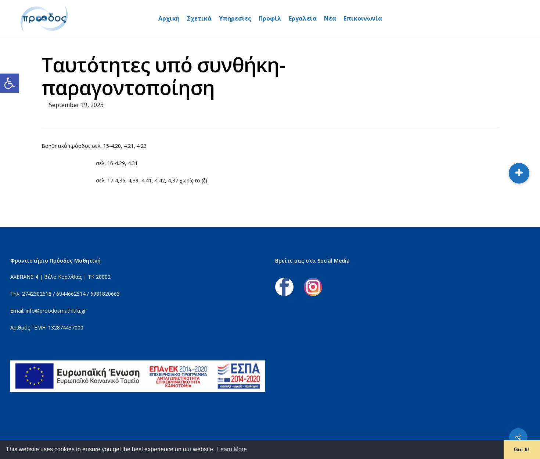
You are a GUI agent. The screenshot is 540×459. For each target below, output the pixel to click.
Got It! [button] (522, 449)
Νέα (330, 18)
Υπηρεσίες (235, 18)
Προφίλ (270, 18)
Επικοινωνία (362, 18)
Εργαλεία (303, 18)
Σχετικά (199, 18)
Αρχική (169, 18)
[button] (9, 83)
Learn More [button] (232, 449)
